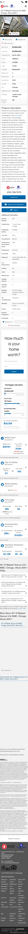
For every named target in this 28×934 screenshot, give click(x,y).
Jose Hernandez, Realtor (7, 855)
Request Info (21, 39)
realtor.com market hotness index (11, 457)
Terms (10, 930)
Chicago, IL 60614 (5, 858)
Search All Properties (15, 204)
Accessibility (5, 930)
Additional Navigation (14, 839)
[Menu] (26, 6)
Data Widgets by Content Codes (18, 932)
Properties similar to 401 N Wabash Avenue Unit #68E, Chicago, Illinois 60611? (13, 592)
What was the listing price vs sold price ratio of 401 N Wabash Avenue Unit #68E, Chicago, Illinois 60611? (13, 584)
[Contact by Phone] (22, 2)
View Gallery (15, 34)
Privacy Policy (19, 873)
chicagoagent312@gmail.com (12, 862)
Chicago (18, 115)
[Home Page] (14, 846)
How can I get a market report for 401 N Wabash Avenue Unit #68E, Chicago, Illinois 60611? (13, 600)
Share (15, 210)
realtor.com (25, 834)
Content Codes (22, 608)
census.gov (6, 540)
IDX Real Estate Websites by (9, 929)
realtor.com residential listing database (12, 517)
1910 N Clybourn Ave (6, 856)
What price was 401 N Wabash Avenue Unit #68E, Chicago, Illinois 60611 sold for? (13, 576)
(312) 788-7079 (14, 192)
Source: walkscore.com (6, 670)
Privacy (16, 930)
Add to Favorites (8, 43)
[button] (1, 26)
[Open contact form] (26, 2)
